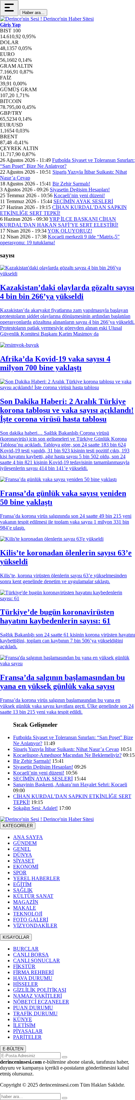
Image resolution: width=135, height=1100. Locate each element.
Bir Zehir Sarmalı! (71, 183)
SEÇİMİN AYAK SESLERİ (83, 201)
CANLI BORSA (31, 954)
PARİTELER (27, 1037)
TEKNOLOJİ (27, 914)
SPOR (20, 872)
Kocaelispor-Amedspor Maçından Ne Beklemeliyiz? (67, 755)
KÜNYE (22, 1019)
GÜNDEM (25, 843)
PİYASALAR (28, 1031)
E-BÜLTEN (13, 1048)
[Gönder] (64, 1057)
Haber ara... (33, 12)
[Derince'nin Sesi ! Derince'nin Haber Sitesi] (47, 19)
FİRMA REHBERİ (33, 972)
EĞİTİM (22, 884)
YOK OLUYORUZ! (70, 231)
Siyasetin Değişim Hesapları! (80, 189)
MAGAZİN (25, 902)
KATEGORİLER (18, 825)
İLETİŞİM (24, 1025)
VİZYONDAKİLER (35, 925)
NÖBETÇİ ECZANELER (41, 1001)
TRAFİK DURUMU (35, 1013)
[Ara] (64, 1098)
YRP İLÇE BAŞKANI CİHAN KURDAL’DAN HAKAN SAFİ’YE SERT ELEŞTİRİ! (59, 222)
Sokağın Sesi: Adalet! (35, 808)
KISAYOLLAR (16, 937)
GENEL (22, 849)
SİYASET (23, 861)
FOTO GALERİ (30, 919)
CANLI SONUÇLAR (36, 960)
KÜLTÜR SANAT (33, 896)
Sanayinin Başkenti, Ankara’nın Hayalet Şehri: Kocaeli (70, 784)
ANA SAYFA (28, 837)
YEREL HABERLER (36, 878)
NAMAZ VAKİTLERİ (37, 996)
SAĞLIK (23, 890)
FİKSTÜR (24, 966)
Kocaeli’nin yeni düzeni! (79, 195)
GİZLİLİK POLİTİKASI (39, 990)
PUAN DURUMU (33, 1007)
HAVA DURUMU (32, 978)
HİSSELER (25, 984)
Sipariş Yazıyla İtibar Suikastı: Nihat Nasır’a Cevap (66, 749)
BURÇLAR (26, 949)
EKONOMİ (25, 866)
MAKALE (24, 908)
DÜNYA (22, 855)
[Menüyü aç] (9, 8)
